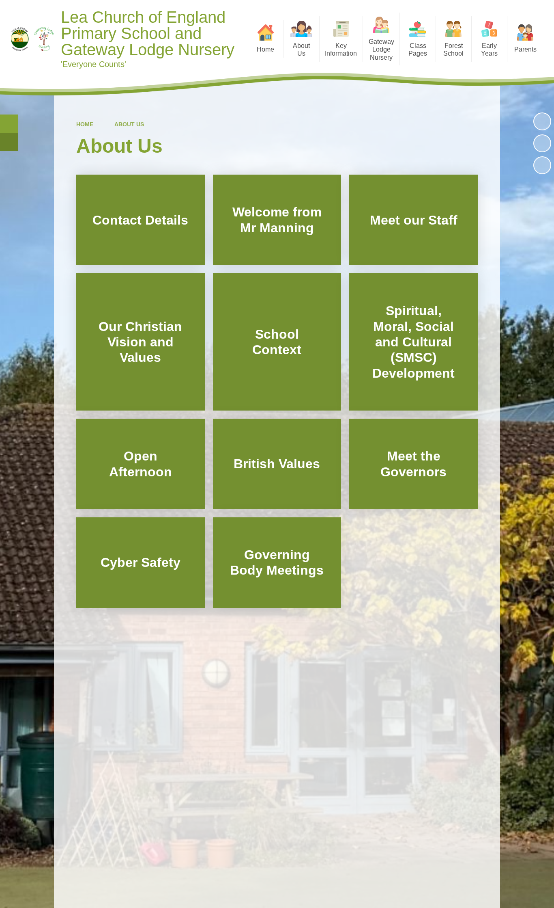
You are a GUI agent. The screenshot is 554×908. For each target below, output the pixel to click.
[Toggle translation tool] (9, 142)
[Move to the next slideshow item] (542, 165)
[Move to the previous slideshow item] (542, 143)
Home (84, 124)
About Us (129, 124)
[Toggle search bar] (9, 124)
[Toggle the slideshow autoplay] (542, 121)
